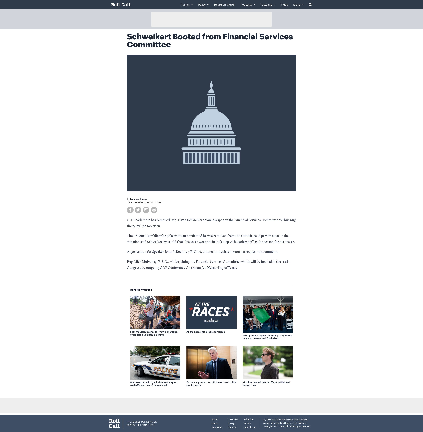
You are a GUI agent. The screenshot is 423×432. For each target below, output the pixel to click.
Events (215, 423)
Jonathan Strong (138, 199)
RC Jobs (247, 423)
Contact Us (233, 419)
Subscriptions (250, 427)
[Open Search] (310, 4)
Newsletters (217, 427)
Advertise (248, 419)
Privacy (231, 423)
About (214, 419)
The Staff (232, 427)
